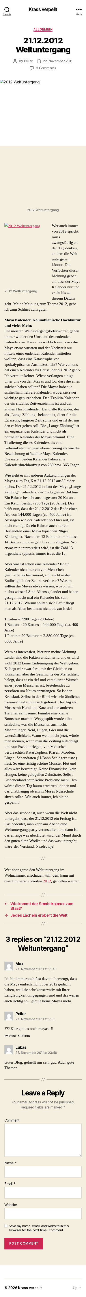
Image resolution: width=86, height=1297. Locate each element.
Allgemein (43, 29)
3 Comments (46, 68)
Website (10, 1205)
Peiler (28, 61)
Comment (12, 1120)
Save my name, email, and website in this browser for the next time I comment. (39, 1228)
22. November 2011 (58, 61)
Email (9, 1184)
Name (10, 1163)
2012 (47, 881)
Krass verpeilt (43, 9)
